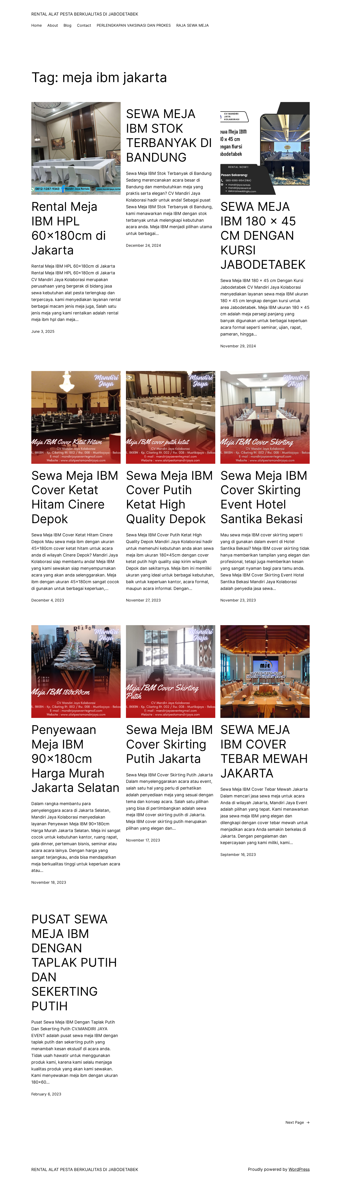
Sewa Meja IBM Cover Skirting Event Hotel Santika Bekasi (263, 497)
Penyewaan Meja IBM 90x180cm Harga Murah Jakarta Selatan (75, 759)
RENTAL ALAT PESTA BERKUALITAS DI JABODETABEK (84, 14)
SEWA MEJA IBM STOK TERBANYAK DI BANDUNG (169, 135)
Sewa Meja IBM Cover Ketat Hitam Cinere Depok (74, 497)
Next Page (298, 1122)
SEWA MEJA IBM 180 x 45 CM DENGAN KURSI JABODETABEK (263, 235)
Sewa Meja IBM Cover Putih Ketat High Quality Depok (169, 497)
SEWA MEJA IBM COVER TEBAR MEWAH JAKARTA (264, 751)
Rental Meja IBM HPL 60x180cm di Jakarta (68, 228)
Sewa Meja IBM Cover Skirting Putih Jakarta (169, 744)
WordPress (299, 1169)
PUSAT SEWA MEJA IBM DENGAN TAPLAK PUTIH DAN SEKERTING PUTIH (74, 962)
